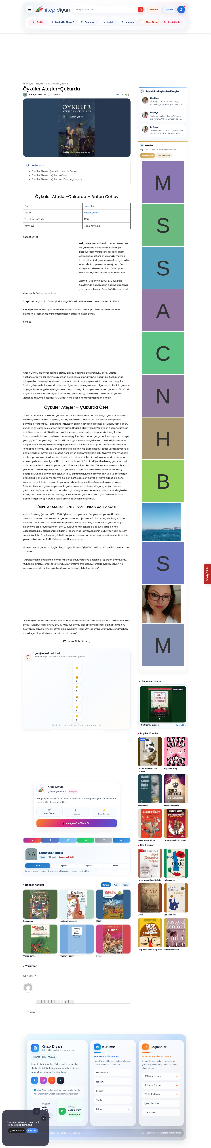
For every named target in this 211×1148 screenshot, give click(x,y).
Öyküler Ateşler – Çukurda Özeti (50, 175)
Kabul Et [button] (32, 1131)
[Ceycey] (163, 373)
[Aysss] (163, 330)
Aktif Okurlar (164, 155)
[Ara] (140, 9)
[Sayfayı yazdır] (121, 840)
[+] (71, 1001)
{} (66, 1001)
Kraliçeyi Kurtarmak (68, 921)
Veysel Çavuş (29, 956)
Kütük (98, 921)
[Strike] (46, 1001)
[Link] (62, 1001)
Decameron (28, 921)
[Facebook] (50, 840)
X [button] (43, 1118)
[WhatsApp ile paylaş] (85, 840)
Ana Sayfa (28, 83)
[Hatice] (163, 458)
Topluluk (63, 866)
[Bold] (37, 1001)
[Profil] (181, 9)
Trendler (154, 9)
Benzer (106, 885)
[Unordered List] (52, 1001)
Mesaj (115, 866)
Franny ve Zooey (67, 956)
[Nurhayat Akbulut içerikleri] (31, 855)
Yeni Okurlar (147, 155)
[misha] (163, 665)
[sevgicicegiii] (163, 287)
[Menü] (29, 9)
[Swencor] (163, 245)
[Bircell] (163, 501)
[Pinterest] (51, 1080)
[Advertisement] (105, 55)
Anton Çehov (91, 212)
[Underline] (43, 1001)
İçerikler (89, 866)
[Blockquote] (56, 1001)
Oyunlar (169, 9)
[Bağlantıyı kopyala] (103, 840)
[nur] (163, 416)
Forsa (98, 956)
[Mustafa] (163, 202)
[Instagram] (32, 840)
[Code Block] (59, 1001)
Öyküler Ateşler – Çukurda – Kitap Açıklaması (57, 179)
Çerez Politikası (17, 1131)
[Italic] (40, 1001)
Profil (38, 866)
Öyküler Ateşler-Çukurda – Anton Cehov (54, 171)
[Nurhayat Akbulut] (25, 95)
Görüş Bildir (207, 574)
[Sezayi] (163, 583)
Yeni (116, 885)
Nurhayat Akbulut (37, 95)
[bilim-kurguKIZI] (161, 540)
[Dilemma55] (161, 622)
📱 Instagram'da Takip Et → (77, 823)
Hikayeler (39, 83)
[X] (68, 840)
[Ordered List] (49, 1001)
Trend (126, 885)
